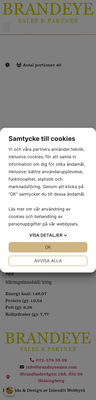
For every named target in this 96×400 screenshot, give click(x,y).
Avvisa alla (48, 260)
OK (48, 247)
